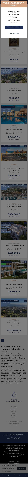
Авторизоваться (14, 33)
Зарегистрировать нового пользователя (14, 27)
